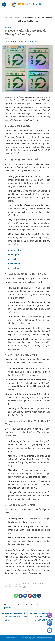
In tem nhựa (13, 268)
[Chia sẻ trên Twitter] (25, 596)
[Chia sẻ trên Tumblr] (39, 596)
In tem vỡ (12, 259)
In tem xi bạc (14, 264)
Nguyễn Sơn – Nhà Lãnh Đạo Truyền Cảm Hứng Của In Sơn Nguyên (41, 616)
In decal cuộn (14, 250)
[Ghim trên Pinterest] (30, 596)
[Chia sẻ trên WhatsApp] (16, 596)
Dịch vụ (18, 18)
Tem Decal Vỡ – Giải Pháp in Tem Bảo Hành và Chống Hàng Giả (14, 616)
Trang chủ (7, 18)
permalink (8, 608)
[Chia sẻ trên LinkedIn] (34, 596)
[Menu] (4, 4)
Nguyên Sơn (33, 41)
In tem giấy (13, 255)
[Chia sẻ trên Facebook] (20, 596)
